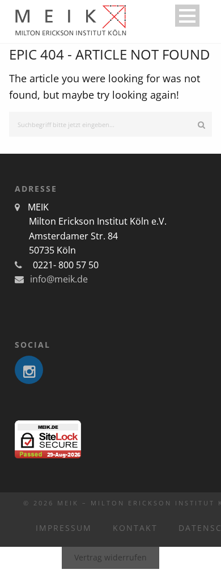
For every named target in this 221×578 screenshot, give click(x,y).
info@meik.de (58, 279)
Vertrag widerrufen (110, 557)
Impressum (64, 527)
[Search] (201, 124)
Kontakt (135, 527)
